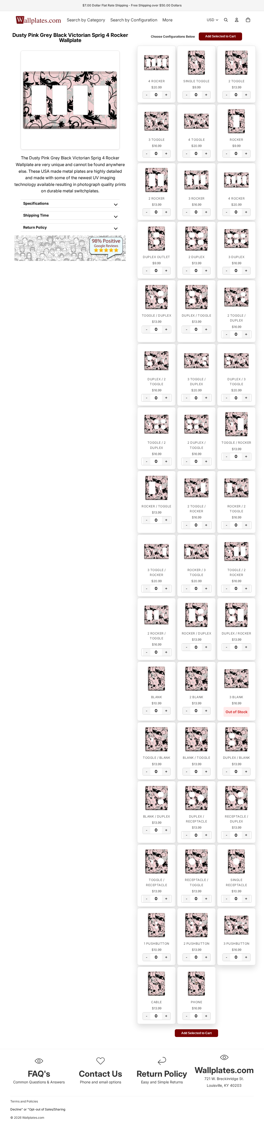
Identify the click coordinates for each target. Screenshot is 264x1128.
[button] (156, 63)
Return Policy (35, 227)
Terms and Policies (24, 1101)
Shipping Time (36, 215)
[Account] (236, 20)
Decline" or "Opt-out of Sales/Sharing (37, 1109)
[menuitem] (167, 20)
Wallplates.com (33, 1118)
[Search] (226, 20)
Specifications (36, 203)
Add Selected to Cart (220, 36)
